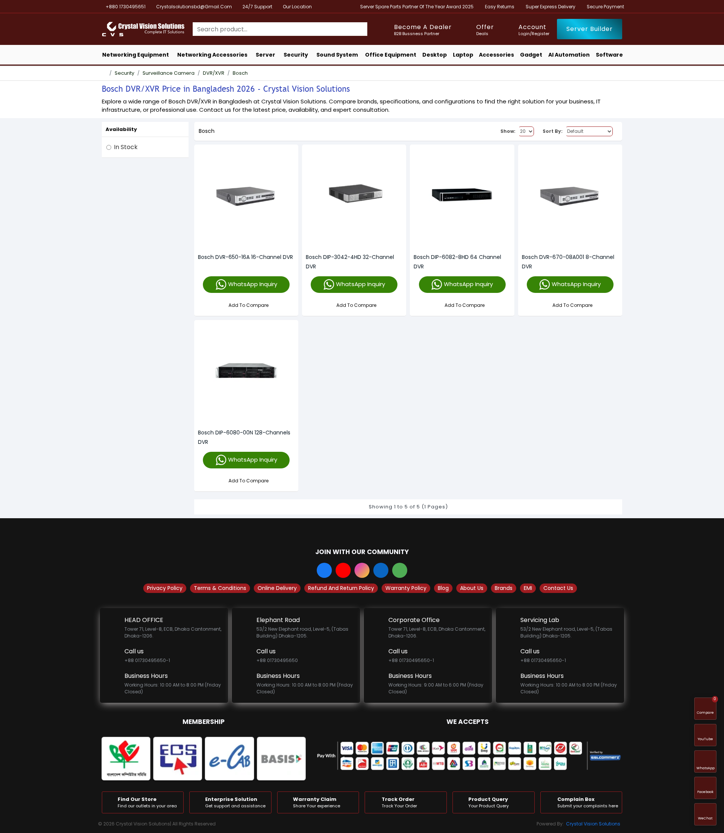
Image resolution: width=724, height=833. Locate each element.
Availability (121, 129)
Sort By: (553, 131)
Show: (507, 131)
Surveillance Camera (169, 73)
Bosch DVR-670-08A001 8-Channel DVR (568, 261)
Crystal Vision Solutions (593, 824)
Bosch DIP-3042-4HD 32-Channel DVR (350, 261)
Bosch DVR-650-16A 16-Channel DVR (245, 257)
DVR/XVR (213, 73)
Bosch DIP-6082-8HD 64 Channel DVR (457, 261)
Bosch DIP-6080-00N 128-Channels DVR (244, 437)
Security (124, 73)
